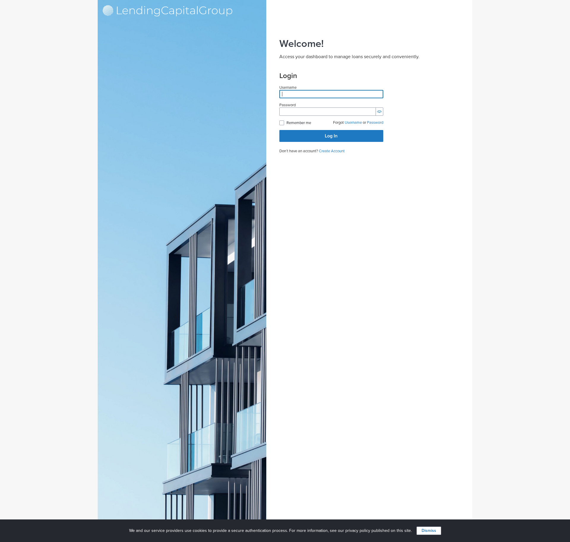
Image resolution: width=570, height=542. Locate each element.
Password (287, 105)
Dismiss (429, 530)
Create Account (332, 151)
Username (288, 87)
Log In (331, 136)
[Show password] (379, 111)
